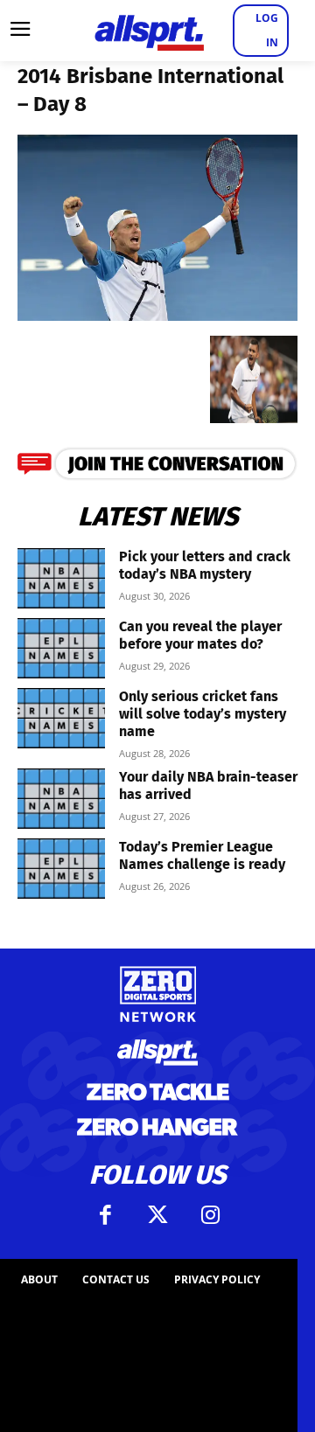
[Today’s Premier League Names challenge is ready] (61, 868)
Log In (267, 30)
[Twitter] (157, 1215)
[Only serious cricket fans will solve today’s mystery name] (61, 718)
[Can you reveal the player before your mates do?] (61, 648)
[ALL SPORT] (149, 30)
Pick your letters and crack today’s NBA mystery (204, 565)
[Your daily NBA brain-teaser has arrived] (61, 798)
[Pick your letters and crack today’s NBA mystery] (61, 578)
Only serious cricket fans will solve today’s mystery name (202, 714)
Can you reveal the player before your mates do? (200, 635)
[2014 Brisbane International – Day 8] (158, 315)
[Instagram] (210, 1215)
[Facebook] (105, 1215)
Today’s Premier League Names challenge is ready (202, 855)
